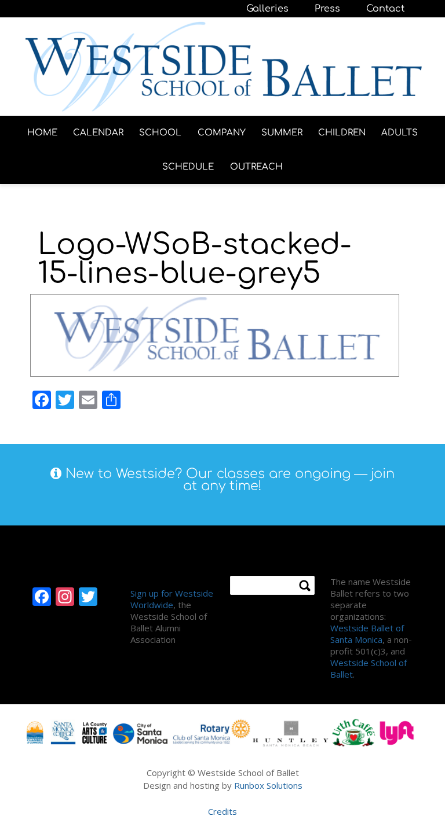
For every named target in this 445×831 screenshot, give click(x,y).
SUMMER (281, 133)
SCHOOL (160, 133)
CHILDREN (342, 133)
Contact (385, 8)
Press (327, 8)
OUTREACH (256, 167)
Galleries (267, 8)
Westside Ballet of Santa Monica (367, 633)
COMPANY (222, 133)
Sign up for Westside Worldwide (171, 599)
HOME (42, 133)
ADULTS (399, 133)
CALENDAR (98, 133)
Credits (222, 811)
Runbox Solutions (268, 785)
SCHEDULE (188, 167)
